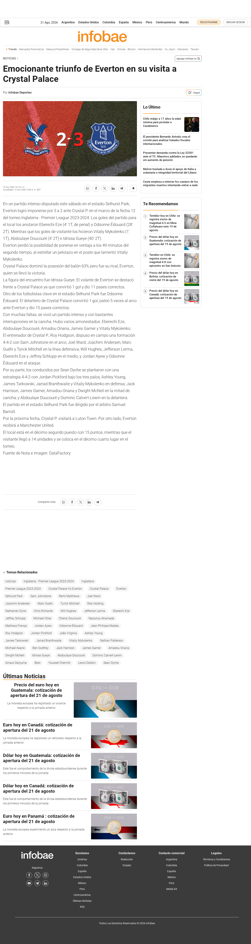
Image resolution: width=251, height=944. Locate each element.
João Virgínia (68, 633)
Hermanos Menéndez (150, 49)
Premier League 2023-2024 (23, 588)
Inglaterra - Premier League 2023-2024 (49, 581)
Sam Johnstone (40, 596)
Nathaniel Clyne (15, 611)
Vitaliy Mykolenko (80, 640)
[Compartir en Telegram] (121, 188)
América (82, 859)
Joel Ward (93, 596)
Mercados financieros (31, 49)
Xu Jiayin (170, 49)
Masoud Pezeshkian (57, 49)
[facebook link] (29, 875)
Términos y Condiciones (216, 859)
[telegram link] (37, 883)
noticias (10, 581)
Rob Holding (95, 603)
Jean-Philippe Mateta (105, 625)
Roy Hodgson (14, 633)
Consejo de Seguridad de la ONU (90, 49)
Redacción (127, 859)
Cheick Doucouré (70, 618)
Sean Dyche (111, 663)
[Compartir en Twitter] (104, 188)
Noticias (9, 58)
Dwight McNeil (14, 655)
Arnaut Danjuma (16, 663)
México (137, 22)
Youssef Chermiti (59, 663)
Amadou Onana (119, 648)
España (124, 22)
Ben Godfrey (40, 648)
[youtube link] (29, 883)
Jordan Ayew (43, 625)
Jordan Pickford (41, 633)
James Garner (91, 648)
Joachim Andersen (17, 603)
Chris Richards (43, 611)
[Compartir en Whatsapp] (87, 188)
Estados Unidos (88, 22)
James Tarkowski (16, 640)
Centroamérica (166, 22)
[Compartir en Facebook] (96, 188)
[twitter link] (37, 875)
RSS (82, 906)
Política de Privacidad (216, 865)
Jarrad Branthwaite (48, 640)
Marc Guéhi (45, 603)
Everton (121, 588)
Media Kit (171, 889)
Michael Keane (15, 648)
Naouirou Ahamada (101, 618)
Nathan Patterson (111, 640)
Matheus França (16, 625)
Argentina (68, 22)
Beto (38, 663)
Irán (112, 49)
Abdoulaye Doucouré (71, 655)
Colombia (109, 22)
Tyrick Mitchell (70, 603)
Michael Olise (42, 618)
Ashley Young (94, 633)
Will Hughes (68, 611)
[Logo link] (102, 36)
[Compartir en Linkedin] (113, 188)
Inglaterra (88, 581)
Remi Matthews (69, 596)
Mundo (184, 22)
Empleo (127, 865)
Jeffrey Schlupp (15, 618)
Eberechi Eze (121, 611)
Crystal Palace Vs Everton (65, 588)
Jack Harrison (65, 648)
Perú (149, 22)
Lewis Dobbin (87, 663)
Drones (121, 49)
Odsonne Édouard (71, 625)
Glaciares (182, 49)
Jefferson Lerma (94, 611)
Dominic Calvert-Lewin (107, 655)
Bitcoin (132, 49)
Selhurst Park (14, 596)
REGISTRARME (209, 22)
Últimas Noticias (82, 900)
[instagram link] (45, 875)
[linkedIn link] (45, 883)
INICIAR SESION (235, 22)
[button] (7, 22)
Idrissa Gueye (41, 655)
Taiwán (194, 49)
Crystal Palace (99, 588)
